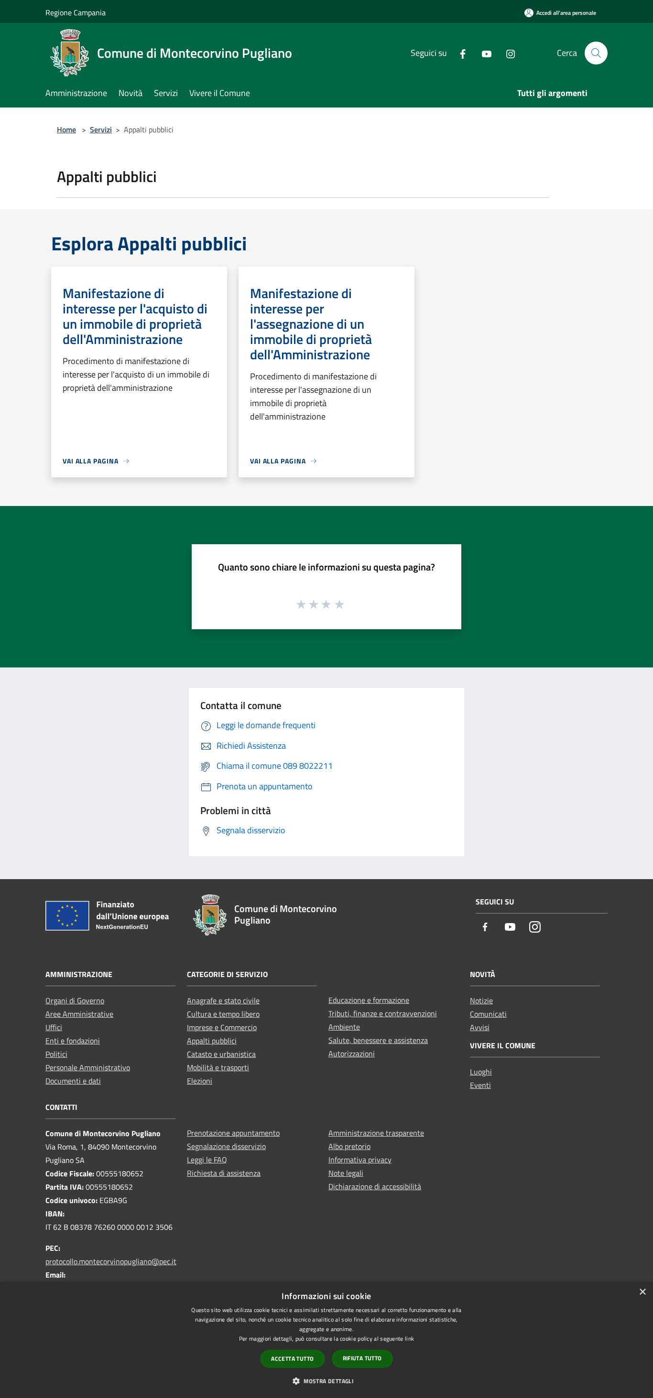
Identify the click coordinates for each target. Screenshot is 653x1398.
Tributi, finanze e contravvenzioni (382, 1013)
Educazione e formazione (368, 1000)
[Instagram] (506, 52)
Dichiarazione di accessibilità (374, 1186)
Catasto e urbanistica (221, 1054)
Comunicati (488, 1014)
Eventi (480, 1085)
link (409, 1338)
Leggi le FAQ (207, 1159)
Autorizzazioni (351, 1053)
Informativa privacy (360, 1159)
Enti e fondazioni (72, 1040)
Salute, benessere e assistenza (378, 1040)
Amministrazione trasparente (376, 1133)
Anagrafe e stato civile (223, 1000)
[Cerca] (596, 53)
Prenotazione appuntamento (233, 1133)
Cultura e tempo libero (223, 1014)
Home (66, 129)
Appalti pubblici (212, 1040)
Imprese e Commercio (222, 1027)
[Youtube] (482, 52)
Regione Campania (75, 12)
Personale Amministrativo (87, 1067)
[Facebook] (458, 52)
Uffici (53, 1027)
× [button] (642, 1292)
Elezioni (199, 1080)
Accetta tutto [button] (292, 1358)
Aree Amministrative (79, 1014)
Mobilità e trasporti (218, 1067)
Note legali (345, 1173)
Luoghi (481, 1071)
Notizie (481, 1000)
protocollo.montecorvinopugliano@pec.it (110, 1261)
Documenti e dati (73, 1080)
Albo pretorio (349, 1146)
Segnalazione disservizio (226, 1146)
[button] (326, 1381)
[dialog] (326, 1340)
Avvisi (480, 1027)
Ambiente (344, 1026)
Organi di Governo (74, 1000)
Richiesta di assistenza (224, 1173)
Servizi (101, 129)
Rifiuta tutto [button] (362, 1358)
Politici (56, 1054)
